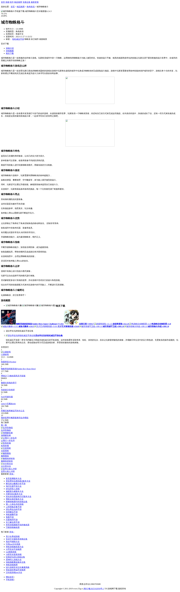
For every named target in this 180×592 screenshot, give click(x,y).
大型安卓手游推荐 (14, 549)
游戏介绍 (10, 48)
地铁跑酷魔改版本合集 (15, 562)
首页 (3, 2)
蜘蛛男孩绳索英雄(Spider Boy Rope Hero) (18, 369)
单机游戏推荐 (12, 565)
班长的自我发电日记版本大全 (18, 496)
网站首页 (10, 577)
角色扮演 (31, 7)
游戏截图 (10, 51)
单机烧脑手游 (12, 514)
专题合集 (26, 2)
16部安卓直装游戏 (14, 554)
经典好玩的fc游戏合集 (15, 557)
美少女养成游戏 (13, 536)
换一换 (4, 425)
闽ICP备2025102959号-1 (94, 589)
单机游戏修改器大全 (15, 547)
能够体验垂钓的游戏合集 (16, 502)
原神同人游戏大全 (14, 560)
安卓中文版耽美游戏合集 (16, 539)
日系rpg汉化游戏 (13, 544)
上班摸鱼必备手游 (14, 507)
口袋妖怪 (5, 354)
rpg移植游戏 (11, 552)
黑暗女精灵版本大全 (15, 499)
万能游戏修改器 (13, 527)
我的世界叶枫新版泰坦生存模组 (14, 418)
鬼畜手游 (10, 517)
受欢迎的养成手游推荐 (15, 570)
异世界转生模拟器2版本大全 (18, 481)
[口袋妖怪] (6, 352)
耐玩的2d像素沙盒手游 (15, 484)
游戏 (7, 2)
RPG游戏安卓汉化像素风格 (17, 567)
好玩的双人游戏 (13, 489)
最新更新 (35, 2)
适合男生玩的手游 (14, 509)
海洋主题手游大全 (14, 486)
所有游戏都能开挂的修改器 (17, 525)
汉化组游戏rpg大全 (14, 572)
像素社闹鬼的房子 (9, 383)
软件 (12, 2)
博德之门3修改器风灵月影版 (13, 376)
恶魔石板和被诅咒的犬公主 (12, 411)
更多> (11, 474)
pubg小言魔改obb (8, 404)
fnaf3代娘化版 (7, 397)
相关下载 (10, 53)
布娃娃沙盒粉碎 (8, 390)
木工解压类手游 (13, 522)
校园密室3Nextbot (8, 362)
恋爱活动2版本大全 (14, 494)
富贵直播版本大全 (14, 478)
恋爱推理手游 (12, 520)
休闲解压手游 (12, 512)
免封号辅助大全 (13, 542)
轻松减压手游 (18, 39)
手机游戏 (10, 580)
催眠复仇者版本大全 (15, 491)
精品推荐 (18, 2)
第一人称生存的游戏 (15, 504)
